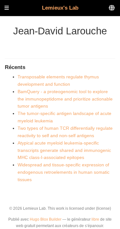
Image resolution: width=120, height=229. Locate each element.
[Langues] (112, 8)
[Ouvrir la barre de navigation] (6, 8)
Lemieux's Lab (60, 8)
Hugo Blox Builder (45, 219)
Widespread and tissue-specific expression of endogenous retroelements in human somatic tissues (63, 172)
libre (95, 219)
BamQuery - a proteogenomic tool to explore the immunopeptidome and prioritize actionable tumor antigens (65, 99)
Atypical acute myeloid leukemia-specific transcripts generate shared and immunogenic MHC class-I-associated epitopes (64, 150)
